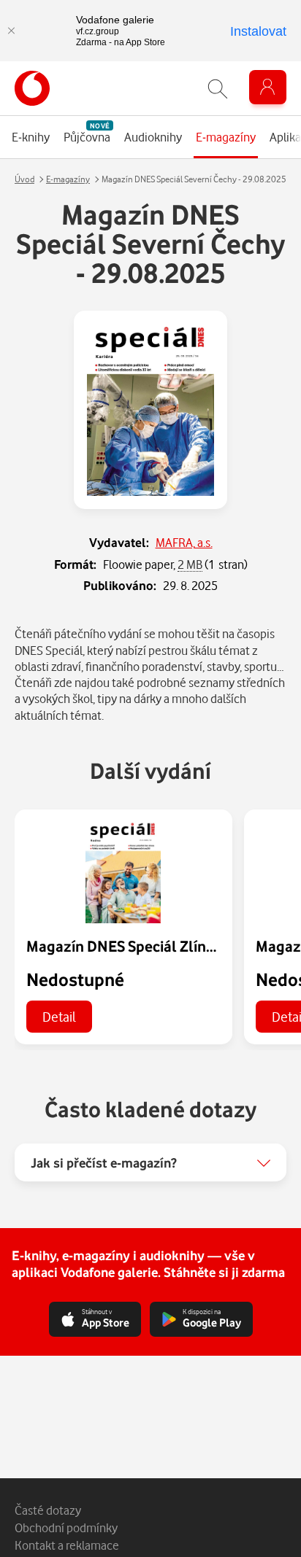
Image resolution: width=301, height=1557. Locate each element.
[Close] (11, 30)
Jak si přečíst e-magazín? (104, 1162)
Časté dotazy (48, 1510)
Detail (59, 1016)
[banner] (32, 88)
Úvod (24, 179)
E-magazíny (68, 179)
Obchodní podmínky (66, 1527)
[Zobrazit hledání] (217, 88)
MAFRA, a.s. (184, 542)
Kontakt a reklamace (67, 1545)
